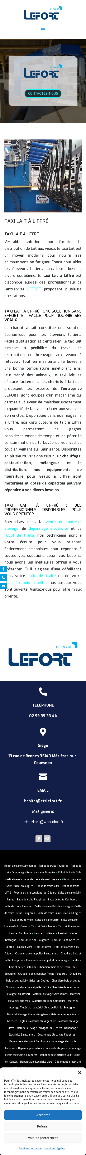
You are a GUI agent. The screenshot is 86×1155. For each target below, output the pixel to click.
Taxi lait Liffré (43, 947)
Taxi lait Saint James (43, 926)
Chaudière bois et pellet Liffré (31, 987)
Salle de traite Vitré (21, 919)
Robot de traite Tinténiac (41, 872)
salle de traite (42, 575)
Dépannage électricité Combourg (28, 1041)
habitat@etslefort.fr (43, 800)
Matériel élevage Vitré (42, 1021)
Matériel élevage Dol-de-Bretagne (54, 1007)
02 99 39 (37, 715)
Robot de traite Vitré (47, 886)
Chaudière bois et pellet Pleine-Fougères (42, 973)
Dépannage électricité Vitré (36, 1061)
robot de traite (19, 535)
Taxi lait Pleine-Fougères (34, 940)
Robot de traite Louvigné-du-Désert (35, 892)
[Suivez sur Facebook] (38, 838)
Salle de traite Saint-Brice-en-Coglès (60, 913)
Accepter (43, 1115)
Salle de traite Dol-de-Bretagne (54, 906)
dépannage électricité (48, 528)
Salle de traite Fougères (31, 899)
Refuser (43, 1126)
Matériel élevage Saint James (50, 994)
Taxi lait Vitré (24, 947)
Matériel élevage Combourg (49, 1001)
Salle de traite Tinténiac (19, 906)
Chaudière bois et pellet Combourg (46, 960)
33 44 (51, 715)
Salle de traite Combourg (62, 899)
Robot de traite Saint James (20, 866)
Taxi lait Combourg (20, 933)
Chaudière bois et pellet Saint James (36, 953)
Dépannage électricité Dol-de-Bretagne (41, 1048)
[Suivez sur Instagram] (47, 838)
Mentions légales (54, 1148)
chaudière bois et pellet (25, 582)
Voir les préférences (43, 1138)
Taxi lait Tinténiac (44, 933)
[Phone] (3, 577)
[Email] (3, 586)
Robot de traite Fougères (53, 866)
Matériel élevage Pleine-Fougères (27, 1014)
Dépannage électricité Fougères (57, 1034)
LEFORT (34, 289)
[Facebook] (3, 569)
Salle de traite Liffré (47, 919)
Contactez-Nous (43, 93)
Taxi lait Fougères (69, 926)
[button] (80, 1073)
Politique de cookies (30, 1148)
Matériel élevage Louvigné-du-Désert (39, 1028)
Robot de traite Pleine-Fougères (42, 879)
